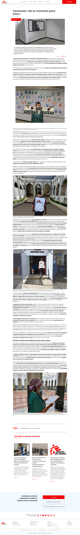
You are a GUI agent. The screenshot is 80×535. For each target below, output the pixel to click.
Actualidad (18, 7)
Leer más (15, 477)
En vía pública (69, 524)
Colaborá (49, 521)
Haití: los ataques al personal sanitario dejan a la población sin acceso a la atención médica (21, 461)
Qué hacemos (15, 523)
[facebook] (40, 515)
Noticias (22, 7)
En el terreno (69, 522)
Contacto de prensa (33, 524)
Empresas (49, 524)
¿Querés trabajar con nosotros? (54, 506)
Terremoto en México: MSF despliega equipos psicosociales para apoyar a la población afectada (57, 461)
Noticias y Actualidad (34, 521)
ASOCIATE (69, 2)
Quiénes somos (15, 522)
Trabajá (68, 521)
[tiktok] (51, 515)
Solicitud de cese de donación (52, 526)
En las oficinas (69, 523)
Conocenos (15, 521)
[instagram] (38, 515)
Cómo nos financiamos (17, 524)
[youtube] (43, 515)
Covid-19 (32, 428)
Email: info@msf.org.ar (43, 530)
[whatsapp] (54, 515)
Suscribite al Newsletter (53, 502)
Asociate (53, 497)
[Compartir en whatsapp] (63, 56)
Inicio (14, 7)
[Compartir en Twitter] (62, 56)
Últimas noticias (33, 522)
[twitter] (46, 515)
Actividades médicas (25, 428)
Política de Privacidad (41, 533)
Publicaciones (32, 523)
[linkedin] (48, 515)
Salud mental (37, 428)
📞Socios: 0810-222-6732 (53, 530)
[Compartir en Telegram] (65, 56)
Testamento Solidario (51, 523)
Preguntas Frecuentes (33, 533)
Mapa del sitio (48, 533)
